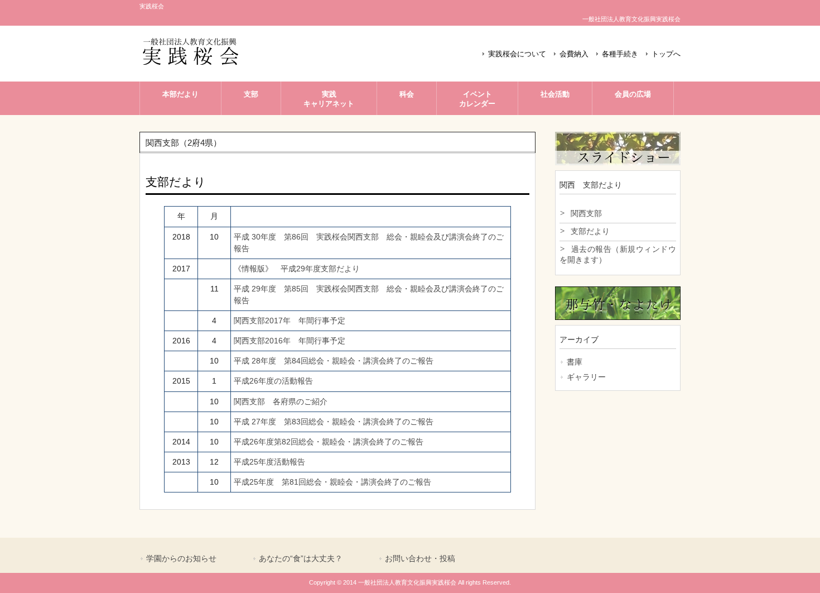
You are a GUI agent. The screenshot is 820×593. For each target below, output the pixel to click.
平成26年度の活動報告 (273, 380)
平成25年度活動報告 (269, 461)
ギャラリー (586, 376)
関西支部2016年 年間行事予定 (289, 340)
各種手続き (620, 54)
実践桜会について (517, 54)
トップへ (666, 54)
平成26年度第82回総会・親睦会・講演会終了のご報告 (328, 441)
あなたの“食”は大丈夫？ (301, 558)
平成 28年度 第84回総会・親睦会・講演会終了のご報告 (333, 360)
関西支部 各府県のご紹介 (280, 401)
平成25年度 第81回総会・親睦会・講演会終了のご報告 (332, 481)
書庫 (574, 361)
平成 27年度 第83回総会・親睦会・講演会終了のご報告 (337, 421)
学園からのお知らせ (181, 558)
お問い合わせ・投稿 (420, 558)
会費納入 (574, 54)
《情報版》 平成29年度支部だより (297, 268)
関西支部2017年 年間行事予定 (289, 320)
